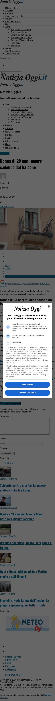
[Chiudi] (49, 306)
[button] (27, 343)
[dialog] (27, 350)
